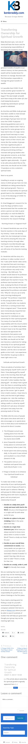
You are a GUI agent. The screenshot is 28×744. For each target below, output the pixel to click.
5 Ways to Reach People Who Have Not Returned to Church (21, 649)
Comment (21, 710)
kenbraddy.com (14, 12)
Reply (15, 687)
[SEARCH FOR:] (14, 733)
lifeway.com (11, 610)
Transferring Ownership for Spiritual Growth (10, 668)
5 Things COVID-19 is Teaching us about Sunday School (7, 648)
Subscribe (20, 718)
